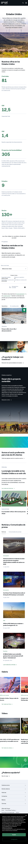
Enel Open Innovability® (8, 812)
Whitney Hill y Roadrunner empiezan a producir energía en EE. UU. (13, 624)
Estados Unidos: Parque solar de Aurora (9, 699)
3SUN (17, 812)
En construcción (14, 306)
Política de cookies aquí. (7, 827)
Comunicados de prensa (15, 532)
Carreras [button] (4, 803)
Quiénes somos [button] (6, 785)
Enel (3, 810)
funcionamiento (20, 294)
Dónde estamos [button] (6, 789)
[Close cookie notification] (26, 815)
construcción (6, 295)
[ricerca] (23, 3)
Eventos (5, 651)
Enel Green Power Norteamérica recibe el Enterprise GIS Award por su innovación (14, 594)
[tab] (4, 306)
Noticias (4, 532)
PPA (4, 620)
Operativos (4, 306)
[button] (25, 287)
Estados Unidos (14, 275)
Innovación (6, 555)
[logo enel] (4, 3)
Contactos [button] (4, 796)
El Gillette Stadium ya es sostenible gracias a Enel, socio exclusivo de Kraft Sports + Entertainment (13, 656)
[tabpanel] (14, 322)
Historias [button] (4, 792)
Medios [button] (3, 800)
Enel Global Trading (10, 810)
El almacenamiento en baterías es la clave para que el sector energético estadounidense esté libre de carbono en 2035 (13, 561)
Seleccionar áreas (5, 265)
